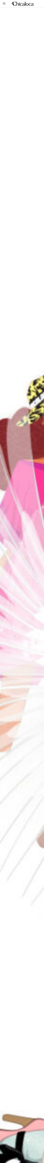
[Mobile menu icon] (4, 3)
